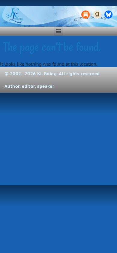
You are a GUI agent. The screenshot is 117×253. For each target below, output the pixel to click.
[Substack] (85, 14)
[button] (58, 31)
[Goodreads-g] (97, 14)
